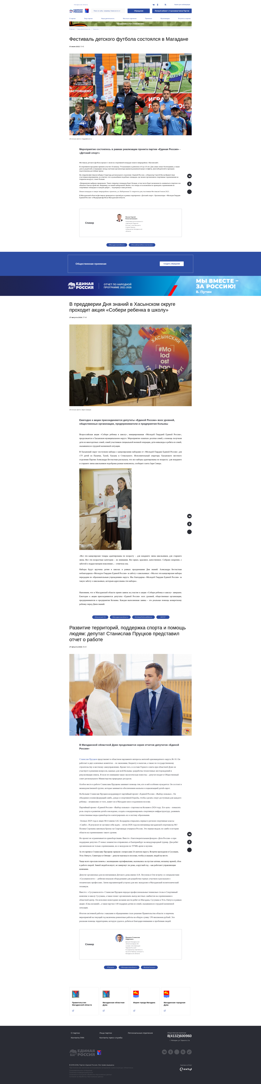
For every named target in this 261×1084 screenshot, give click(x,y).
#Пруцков (110, 967)
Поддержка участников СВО (130, 24)
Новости (96, 29)
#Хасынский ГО (100, 617)
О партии (72, 18)
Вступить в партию (184, 18)
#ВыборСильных (149, 967)
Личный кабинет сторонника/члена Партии (172, 11)
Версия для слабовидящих (182, 4)
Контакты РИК (77, 1038)
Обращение (138, 11)
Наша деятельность (107, 18)
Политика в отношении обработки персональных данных (90, 1075)
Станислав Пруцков (88, 759)
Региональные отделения (140, 1033)
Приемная (148, 18)
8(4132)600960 (179, 1036)
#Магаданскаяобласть (117, 245)
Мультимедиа (165, 18)
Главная (72, 29)
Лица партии (88, 18)
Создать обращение (172, 264)
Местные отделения (130, 18)
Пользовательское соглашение (80, 1070)
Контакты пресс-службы (110, 1038)
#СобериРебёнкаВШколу (143, 617)
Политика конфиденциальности (81, 1072)
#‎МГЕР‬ (162, 617)
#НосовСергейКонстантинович (142, 245)
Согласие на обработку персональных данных (86, 1077)
